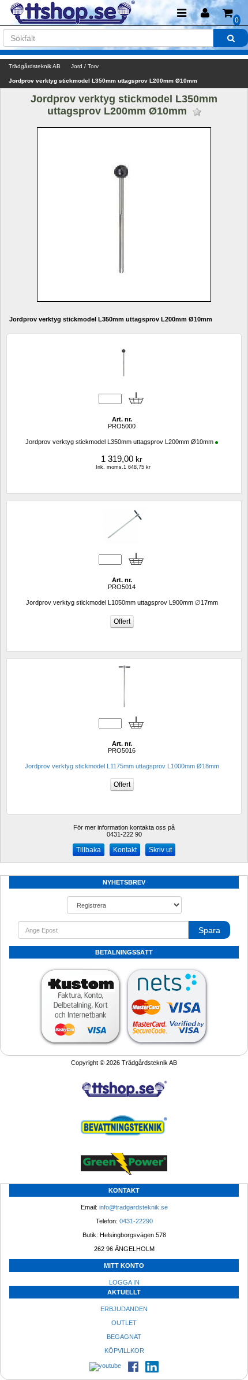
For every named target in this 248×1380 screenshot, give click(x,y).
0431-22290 (136, 1221)
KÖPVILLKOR (124, 1350)
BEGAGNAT (124, 1336)
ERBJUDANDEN (124, 1308)
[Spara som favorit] (197, 112)
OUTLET (124, 1322)
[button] (204, 13)
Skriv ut (160, 850)
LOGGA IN (124, 1282)
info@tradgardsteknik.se (133, 1207)
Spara (209, 930)
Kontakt (125, 850)
